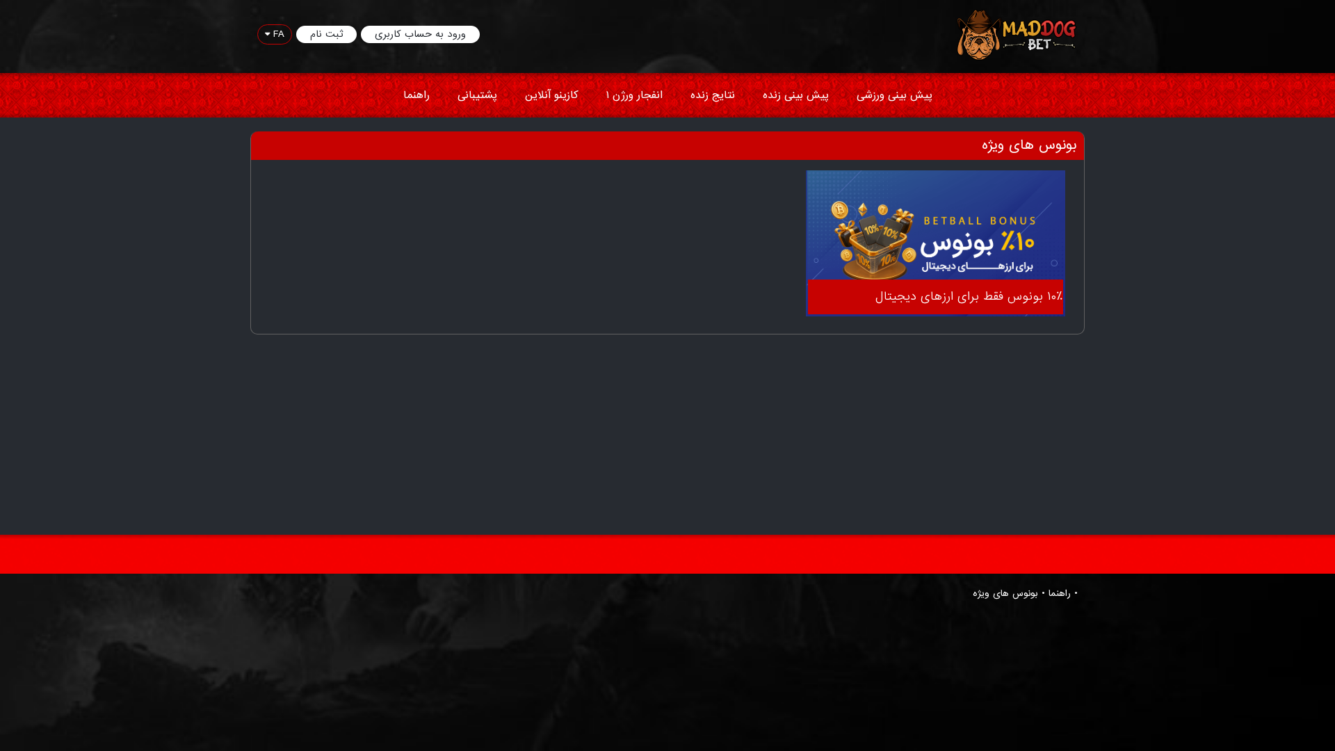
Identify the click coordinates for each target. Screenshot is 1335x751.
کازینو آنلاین (551, 95)
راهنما (416, 95)
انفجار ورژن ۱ (634, 95)
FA (277, 34)
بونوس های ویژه (1005, 594)
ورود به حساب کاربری (420, 34)
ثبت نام (326, 34)
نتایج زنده (712, 95)
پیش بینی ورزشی (894, 95)
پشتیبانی (477, 95)
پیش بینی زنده (796, 95)
